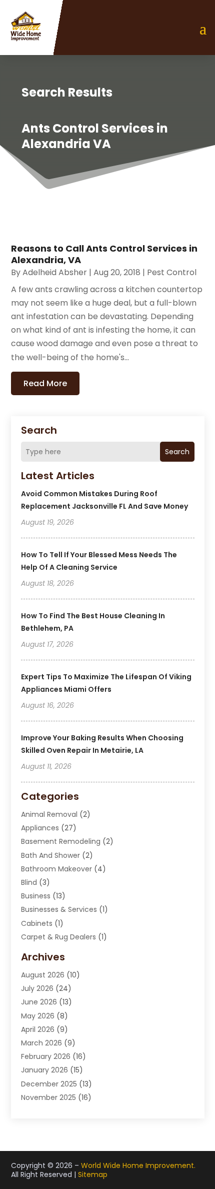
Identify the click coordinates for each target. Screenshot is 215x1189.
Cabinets (36, 923)
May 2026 (37, 1016)
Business (35, 896)
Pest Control (171, 272)
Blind (29, 882)
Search (177, 452)
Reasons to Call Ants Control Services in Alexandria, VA (104, 254)
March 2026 (41, 1043)
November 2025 (48, 1097)
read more (45, 383)
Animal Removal (49, 814)
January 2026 (44, 1070)
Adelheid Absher (54, 272)
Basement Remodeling (60, 841)
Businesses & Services (59, 909)
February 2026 (45, 1056)
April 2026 (37, 1029)
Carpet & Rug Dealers (58, 937)
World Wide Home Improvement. (138, 1165)
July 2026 (37, 988)
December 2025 (49, 1084)
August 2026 (42, 975)
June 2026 (39, 1002)
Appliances (40, 828)
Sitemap (93, 1174)
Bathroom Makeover (56, 869)
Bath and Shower (50, 855)
